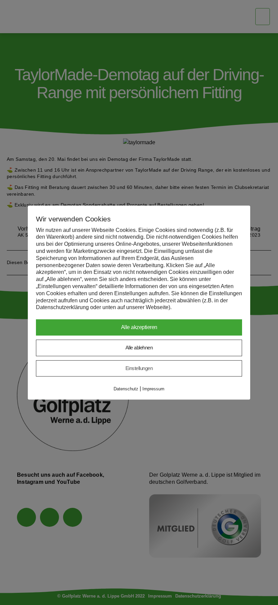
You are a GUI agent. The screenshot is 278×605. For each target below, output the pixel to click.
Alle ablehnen (139, 347)
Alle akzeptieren (139, 327)
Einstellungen (139, 368)
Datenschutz (126, 388)
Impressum (153, 388)
